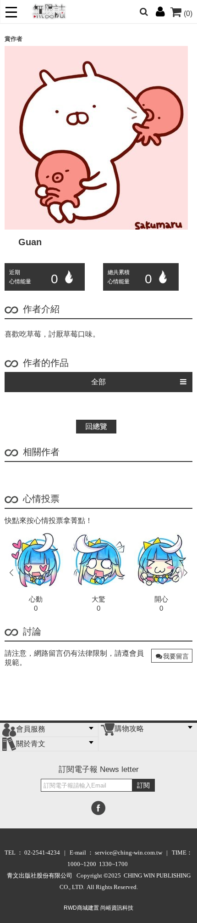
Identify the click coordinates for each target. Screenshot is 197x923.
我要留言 (176, 656)
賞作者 (13, 38)
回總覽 (96, 426)
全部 (98, 382)
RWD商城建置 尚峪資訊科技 (98, 908)
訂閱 (143, 785)
